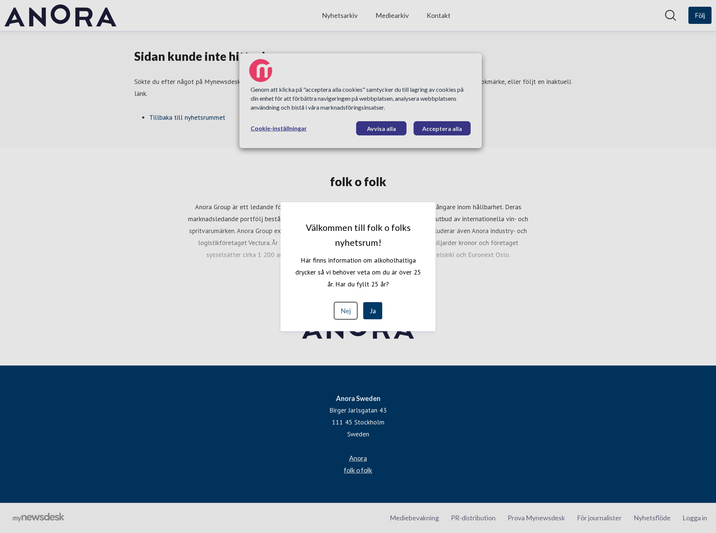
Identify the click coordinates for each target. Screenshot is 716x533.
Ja (373, 311)
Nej (345, 311)
